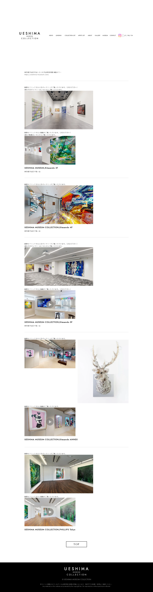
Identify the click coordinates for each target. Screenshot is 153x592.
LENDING (59, 35)
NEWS (51, 35)
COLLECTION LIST (70, 35)
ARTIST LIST (81, 35)
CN (132, 35)
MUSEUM (105, 35)
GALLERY (97, 35)
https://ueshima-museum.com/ (36, 74)
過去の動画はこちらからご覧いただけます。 (40, 135)
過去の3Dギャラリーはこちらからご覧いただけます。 (43, 90)
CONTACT (113, 35)
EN (128, 35)
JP (125, 35)
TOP (76, 544)
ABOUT (90, 35)
